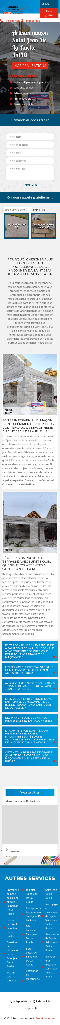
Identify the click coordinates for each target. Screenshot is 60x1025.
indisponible (12, 20)
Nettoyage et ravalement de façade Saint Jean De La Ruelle (51, 916)
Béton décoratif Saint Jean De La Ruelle (12, 928)
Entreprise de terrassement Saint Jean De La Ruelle (32, 914)
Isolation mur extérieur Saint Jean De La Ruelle (51, 966)
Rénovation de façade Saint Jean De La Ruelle (51, 942)
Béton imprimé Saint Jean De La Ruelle (32, 934)
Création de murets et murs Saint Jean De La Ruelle (12, 954)
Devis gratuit (49, 13)
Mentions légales (46, 1018)
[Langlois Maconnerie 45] (13, 9)
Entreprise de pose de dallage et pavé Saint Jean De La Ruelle (12, 901)
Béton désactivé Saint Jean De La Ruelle (32, 956)
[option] (16, 226)
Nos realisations (30, 66)
